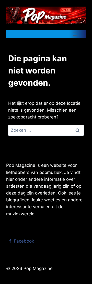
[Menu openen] (75, 34)
